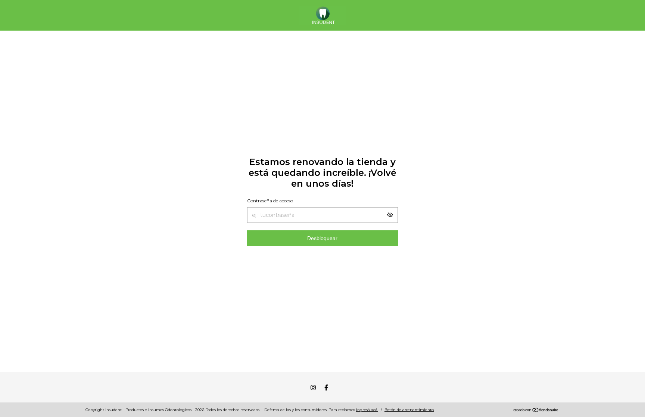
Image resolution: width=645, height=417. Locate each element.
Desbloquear (322, 238)
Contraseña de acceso (270, 200)
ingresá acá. (367, 409)
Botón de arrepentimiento (409, 409)
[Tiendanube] (536, 410)
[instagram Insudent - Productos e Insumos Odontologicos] (313, 387)
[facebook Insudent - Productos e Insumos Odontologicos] (326, 387)
